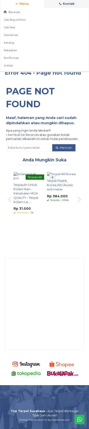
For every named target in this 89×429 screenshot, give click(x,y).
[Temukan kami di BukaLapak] (63, 373)
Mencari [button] (65, 147)
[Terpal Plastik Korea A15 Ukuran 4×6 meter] (61, 174)
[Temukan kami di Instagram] (26, 364)
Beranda (14, 12)
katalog (9, 42)
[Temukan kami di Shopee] (63, 364)
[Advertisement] (44, 304)
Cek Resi (9, 27)
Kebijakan (10, 50)
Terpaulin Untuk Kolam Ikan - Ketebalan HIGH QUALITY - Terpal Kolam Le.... (26, 193)
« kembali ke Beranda (22, 135)
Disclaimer (11, 35)
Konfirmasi (11, 58)
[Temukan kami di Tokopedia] (26, 373)
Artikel (8, 65)
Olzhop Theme (28, 419)
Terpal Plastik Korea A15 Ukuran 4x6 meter (60, 185)
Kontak (68, 3)
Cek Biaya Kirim (15, 19)
